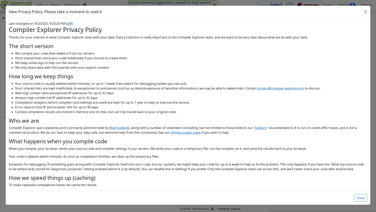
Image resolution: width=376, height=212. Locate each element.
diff (69, 23)
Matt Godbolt (119, 128)
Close (361, 198)
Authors (261, 128)
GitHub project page (186, 132)
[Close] (365, 12)
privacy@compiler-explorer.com (281, 88)
